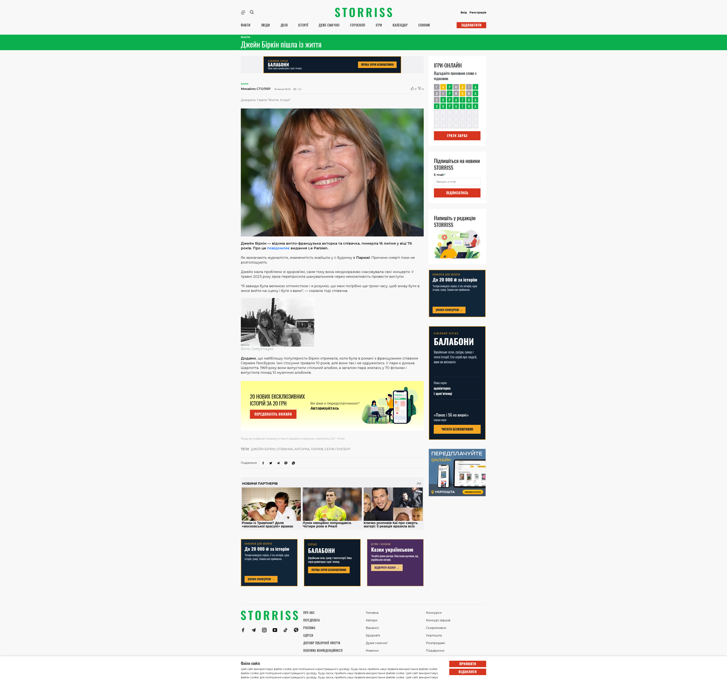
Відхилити (468, 671)
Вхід (464, 12)
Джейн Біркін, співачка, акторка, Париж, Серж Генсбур (300, 449)
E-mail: (439, 175)
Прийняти (467, 663)
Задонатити (471, 25)
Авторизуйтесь (324, 408)
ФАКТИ (245, 25)
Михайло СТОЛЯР (256, 89)
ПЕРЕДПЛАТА (311, 620)
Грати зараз (457, 135)
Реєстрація (478, 12)
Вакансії (372, 628)
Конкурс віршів (438, 620)
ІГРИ (379, 25)
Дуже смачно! (376, 643)
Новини (372, 650)
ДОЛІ (284, 25)
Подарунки (435, 650)
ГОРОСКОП (357, 25)
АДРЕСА (308, 635)
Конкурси (434, 613)
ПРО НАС (308, 613)
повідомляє (278, 248)
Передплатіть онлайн (273, 414)
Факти (245, 37)
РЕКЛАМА (309, 628)
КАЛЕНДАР (400, 25)
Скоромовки (436, 628)
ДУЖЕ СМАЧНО (329, 25)
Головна (372, 613)
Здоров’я (373, 635)
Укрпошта (434, 635)
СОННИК (424, 25)
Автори (372, 620)
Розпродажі (435, 643)
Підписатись (457, 192)
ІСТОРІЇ (303, 25)
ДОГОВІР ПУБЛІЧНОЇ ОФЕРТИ (321, 643)
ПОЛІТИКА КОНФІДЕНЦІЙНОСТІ (323, 651)
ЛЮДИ (265, 25)
